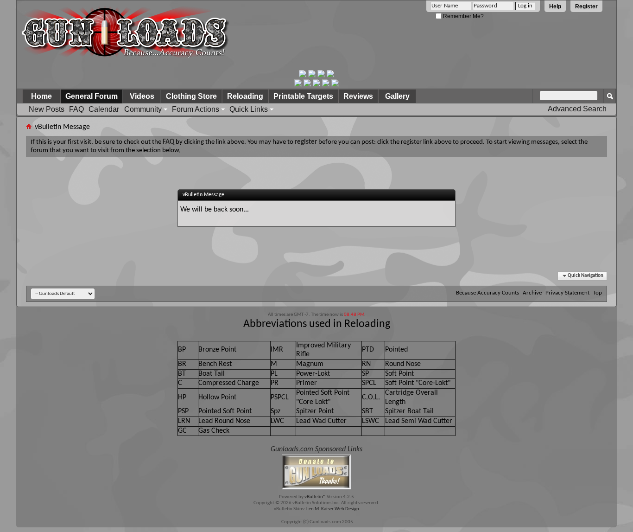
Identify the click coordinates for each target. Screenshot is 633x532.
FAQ (76, 109)
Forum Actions (195, 109)
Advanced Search (577, 109)
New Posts (46, 109)
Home (41, 96)
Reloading (245, 96)
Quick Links (248, 109)
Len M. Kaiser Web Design (332, 509)
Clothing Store (191, 96)
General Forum (91, 96)
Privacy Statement (567, 293)
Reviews (358, 96)
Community (143, 109)
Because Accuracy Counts (487, 293)
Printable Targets (303, 96)
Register (586, 6)
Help (555, 6)
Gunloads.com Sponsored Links (316, 449)
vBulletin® (315, 497)
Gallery (397, 96)
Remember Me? (463, 16)
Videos (142, 96)
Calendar (104, 109)
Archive (532, 293)
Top (597, 293)
